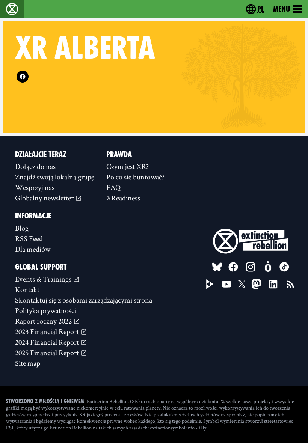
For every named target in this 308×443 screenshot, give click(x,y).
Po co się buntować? (135, 177)
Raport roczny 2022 (44, 321)
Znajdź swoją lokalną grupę (54, 177)
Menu (281, 9)
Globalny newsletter (45, 198)
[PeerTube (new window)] (210, 284)
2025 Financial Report (47, 352)
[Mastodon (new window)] (256, 284)
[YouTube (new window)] (226, 284)
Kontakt (27, 289)
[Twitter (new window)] (242, 284)
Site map (27, 363)
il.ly (202, 427)
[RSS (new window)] (290, 284)
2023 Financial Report (47, 331)
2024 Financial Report (47, 342)
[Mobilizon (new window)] (267, 267)
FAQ (113, 187)
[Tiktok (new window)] (284, 267)
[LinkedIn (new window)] (273, 284)
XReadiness (123, 198)
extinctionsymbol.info (172, 427)
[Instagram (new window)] (250, 267)
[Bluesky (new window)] (217, 267)
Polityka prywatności (45, 310)
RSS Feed (29, 238)
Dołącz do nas (35, 166)
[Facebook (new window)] (23, 77)
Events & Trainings (44, 279)
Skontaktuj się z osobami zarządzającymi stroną (83, 300)
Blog (22, 228)
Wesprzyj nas (34, 187)
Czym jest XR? (127, 166)
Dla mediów (32, 249)
